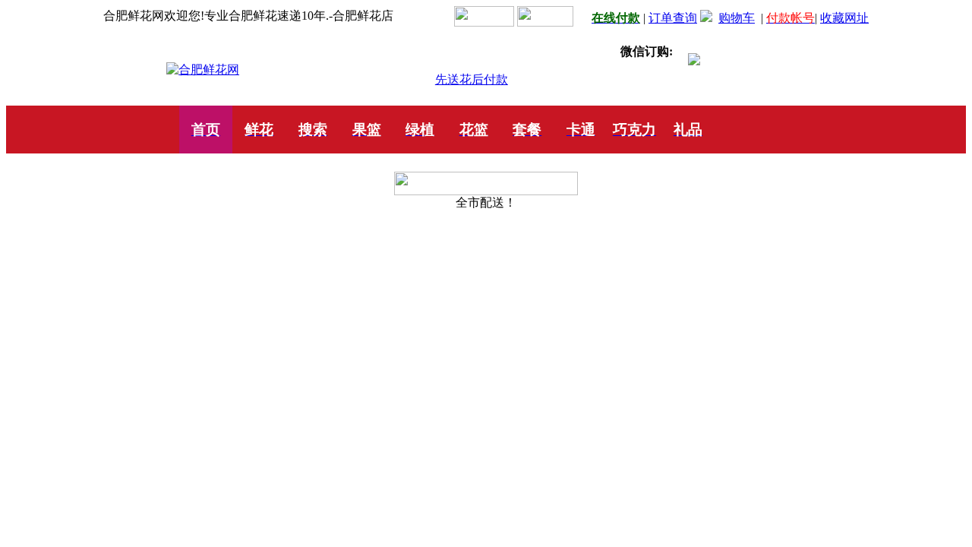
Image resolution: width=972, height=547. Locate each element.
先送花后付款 (471, 79)
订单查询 (673, 17)
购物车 (736, 17)
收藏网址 (844, 17)
